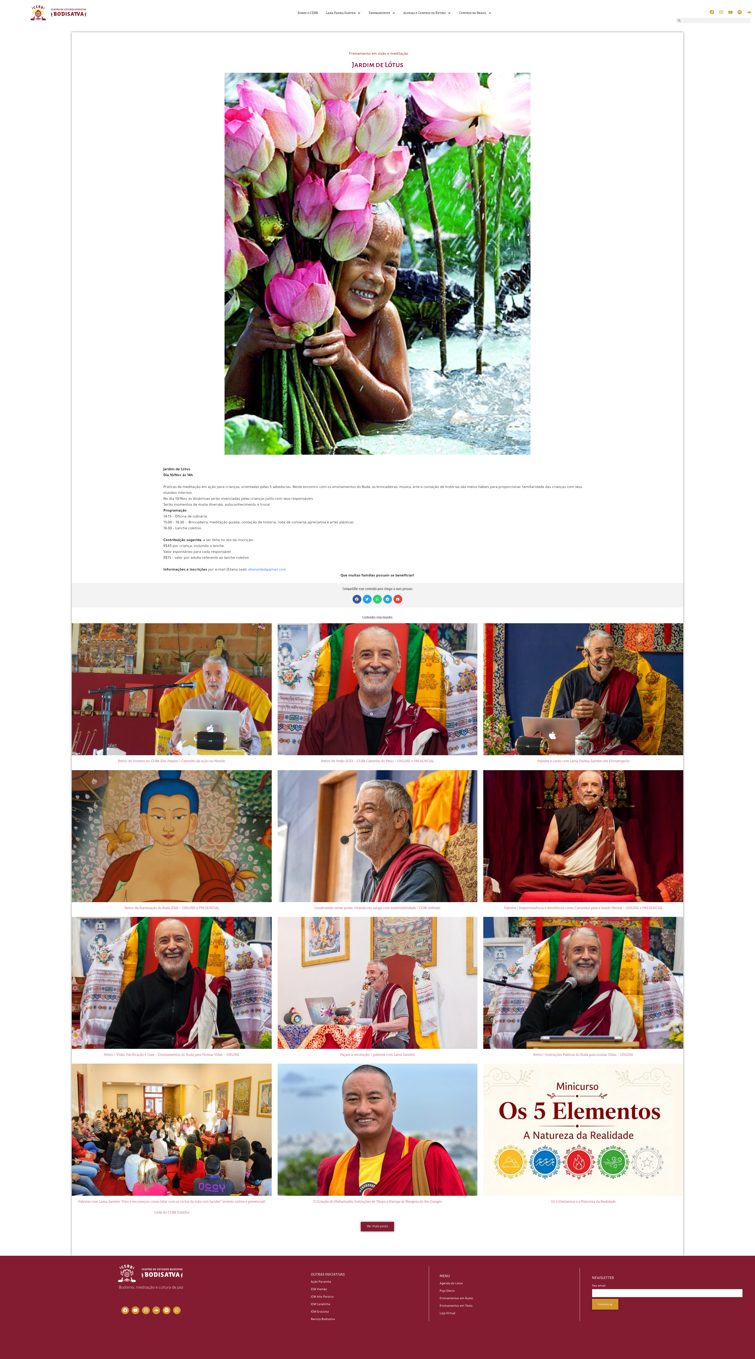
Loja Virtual (447, 1313)
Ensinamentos (379, 13)
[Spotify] (166, 1310)
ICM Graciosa (320, 1312)
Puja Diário (447, 1291)
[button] (357, 599)
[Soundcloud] (156, 1310)
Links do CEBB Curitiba (171, 1212)
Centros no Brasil (472, 13)
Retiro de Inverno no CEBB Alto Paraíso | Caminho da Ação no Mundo (171, 761)
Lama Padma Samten (340, 13)
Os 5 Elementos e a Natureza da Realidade (583, 1201)
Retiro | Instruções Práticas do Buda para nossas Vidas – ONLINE (583, 1055)
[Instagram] (146, 1310)
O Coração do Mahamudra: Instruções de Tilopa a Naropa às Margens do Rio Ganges (377, 1201)
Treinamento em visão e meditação (378, 54)
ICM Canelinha (320, 1304)
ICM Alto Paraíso (322, 1297)
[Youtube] (135, 1310)
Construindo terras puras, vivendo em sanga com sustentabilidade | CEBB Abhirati (377, 908)
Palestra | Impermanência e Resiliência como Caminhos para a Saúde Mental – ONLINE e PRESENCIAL (583, 908)
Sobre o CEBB (308, 13)
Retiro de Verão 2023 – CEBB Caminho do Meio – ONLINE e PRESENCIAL (377, 761)
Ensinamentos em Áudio (456, 1298)
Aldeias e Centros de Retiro (424, 13)
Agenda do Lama (451, 1283)
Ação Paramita (321, 1282)
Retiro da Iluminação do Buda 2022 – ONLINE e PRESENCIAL (171, 908)
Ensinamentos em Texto (456, 1306)
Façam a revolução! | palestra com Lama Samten (377, 1055)
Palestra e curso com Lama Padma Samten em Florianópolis (583, 761)
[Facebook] (125, 1310)
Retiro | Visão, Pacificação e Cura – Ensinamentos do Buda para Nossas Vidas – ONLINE (171, 1055)
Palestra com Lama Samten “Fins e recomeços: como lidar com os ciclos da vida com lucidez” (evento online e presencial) (171, 1201)
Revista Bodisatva (323, 1319)
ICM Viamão (319, 1289)
